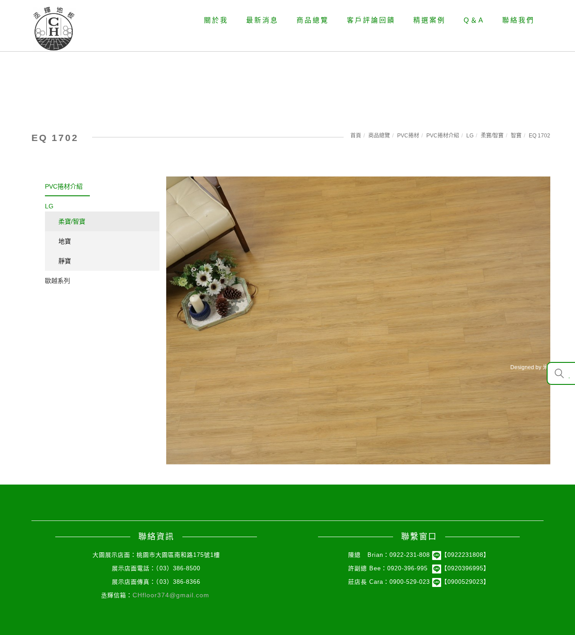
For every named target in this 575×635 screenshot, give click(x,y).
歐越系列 (57, 280)
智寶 (516, 135)
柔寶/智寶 (492, 135)
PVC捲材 (408, 135)
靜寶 (64, 261)
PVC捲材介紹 (442, 135)
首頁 (355, 135)
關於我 (216, 20)
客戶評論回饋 (371, 20)
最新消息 (262, 20)
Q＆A (474, 20)
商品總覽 (312, 20)
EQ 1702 (539, 135)
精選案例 (429, 20)
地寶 (64, 241)
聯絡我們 (518, 20)
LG (469, 135)
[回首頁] (53, 28)
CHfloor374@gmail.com (171, 595)
